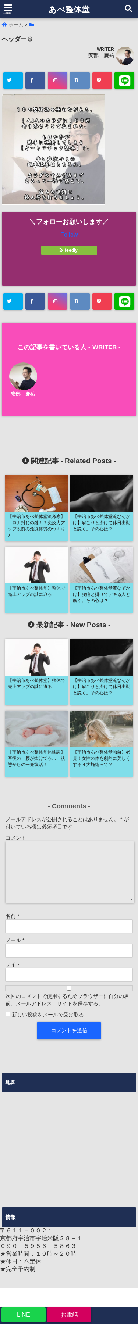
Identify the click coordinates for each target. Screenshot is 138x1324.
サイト (13, 964)
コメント (16, 838)
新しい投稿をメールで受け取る (48, 1014)
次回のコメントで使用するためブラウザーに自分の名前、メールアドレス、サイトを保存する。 (67, 999)
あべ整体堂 (69, 9)
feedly (71, 250)
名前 (12, 916)
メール (15, 940)
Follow (69, 235)
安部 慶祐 (101, 55)
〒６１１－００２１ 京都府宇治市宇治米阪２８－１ (41, 1234)
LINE (23, 1315)
